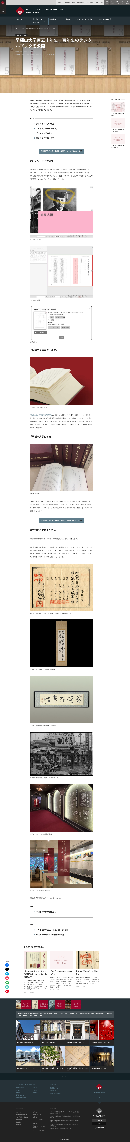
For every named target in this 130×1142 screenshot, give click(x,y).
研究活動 (18, 1122)
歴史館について (20, 1088)
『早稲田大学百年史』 (45, 133)
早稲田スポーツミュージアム (101, 1042)
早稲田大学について (21, 1114)
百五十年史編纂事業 (21, 1097)
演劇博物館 (53, 1091)
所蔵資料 (18, 1092)
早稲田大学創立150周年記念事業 (41, 415)
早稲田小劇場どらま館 (99, 1068)
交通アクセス (37, 1117)
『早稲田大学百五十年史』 (47, 128)
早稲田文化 (54, 1088)
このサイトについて (38, 1130)
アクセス (35, 1090)
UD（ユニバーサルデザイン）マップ (39, 1120)
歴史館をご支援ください (46, 138)
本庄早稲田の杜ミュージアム (26, 1068)
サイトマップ (36, 1092)
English (99, 1123)
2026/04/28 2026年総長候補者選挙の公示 (61, 1128)
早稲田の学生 (19, 1119)
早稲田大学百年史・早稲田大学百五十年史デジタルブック (60, 151)
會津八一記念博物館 (48, 1042)
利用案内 (18, 1090)
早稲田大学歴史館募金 (45, 912)
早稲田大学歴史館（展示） (75, 1042)
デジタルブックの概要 (45, 123)
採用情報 (35, 1123)
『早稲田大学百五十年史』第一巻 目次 (52, 929)
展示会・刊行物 (20, 1095)
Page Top (65, 1077)
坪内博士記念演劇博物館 (25, 1042)
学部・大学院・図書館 (22, 1117)
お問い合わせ (36, 1088)
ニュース (21, 28)
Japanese (99, 1120)
